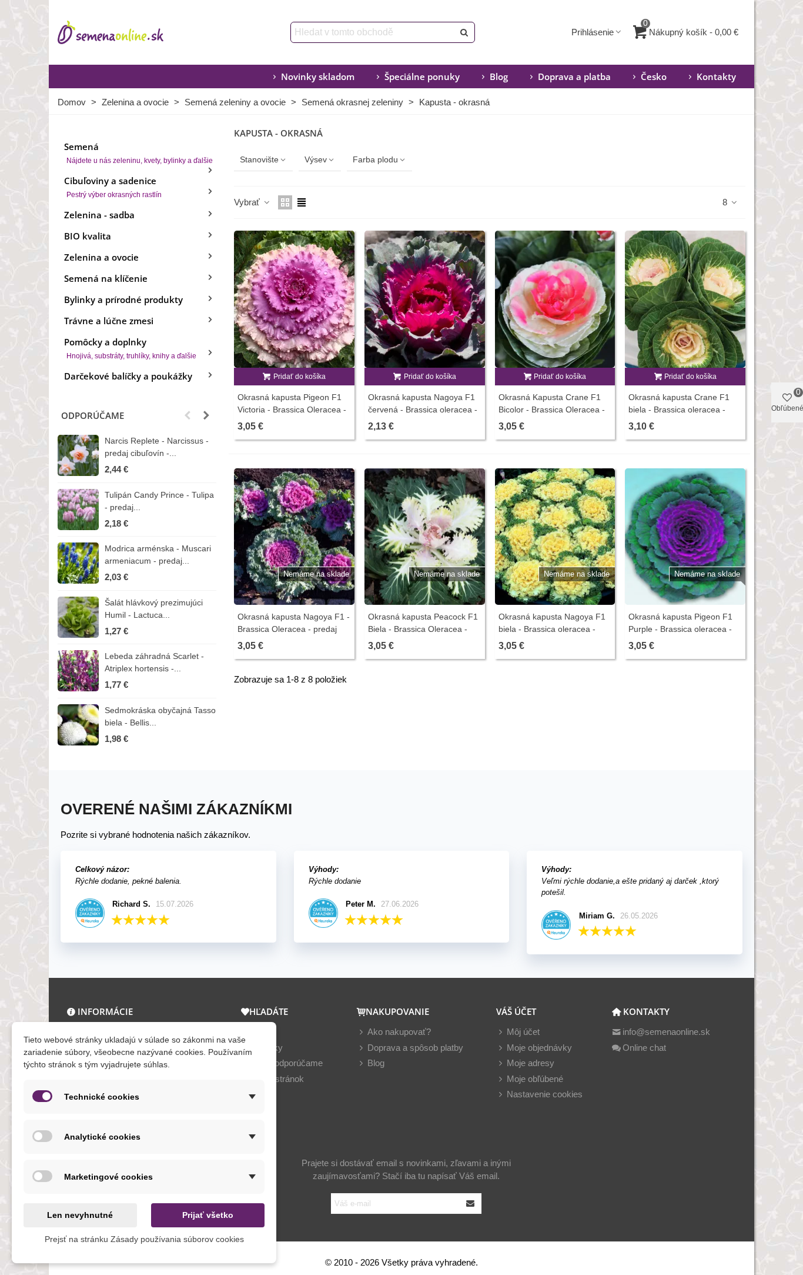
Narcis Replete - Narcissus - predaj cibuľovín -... (157, 447)
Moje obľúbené (535, 1079)
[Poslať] (464, 32)
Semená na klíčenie (106, 278)
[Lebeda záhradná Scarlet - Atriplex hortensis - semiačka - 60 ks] (78, 670)
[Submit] (470, 1203)
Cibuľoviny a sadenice (113, 187)
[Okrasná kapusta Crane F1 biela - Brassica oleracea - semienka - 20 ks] (685, 299)
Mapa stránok (277, 1079)
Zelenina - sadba (99, 215)
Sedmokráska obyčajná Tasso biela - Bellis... (160, 716)
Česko (654, 76)
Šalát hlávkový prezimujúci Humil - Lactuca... (154, 609)
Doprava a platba (574, 76)
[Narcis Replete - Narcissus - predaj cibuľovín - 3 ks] (78, 455)
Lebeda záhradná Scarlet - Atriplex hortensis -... (154, 662)
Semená (138, 153)
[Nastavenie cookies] (501, 1095)
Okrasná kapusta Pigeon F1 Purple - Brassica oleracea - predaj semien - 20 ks (680, 629)
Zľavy (262, 1032)
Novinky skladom (317, 76)
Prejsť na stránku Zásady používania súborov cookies (144, 1239)
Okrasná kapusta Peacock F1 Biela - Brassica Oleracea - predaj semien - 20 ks (423, 629)
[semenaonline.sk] (128, 32)
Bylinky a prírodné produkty (123, 299)
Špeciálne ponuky (422, 76)
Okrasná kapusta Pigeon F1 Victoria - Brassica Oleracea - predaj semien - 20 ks (291, 409)
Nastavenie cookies (545, 1094)
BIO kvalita (87, 236)
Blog (499, 76)
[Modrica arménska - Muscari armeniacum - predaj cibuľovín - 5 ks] (78, 563)
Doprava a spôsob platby (415, 1048)
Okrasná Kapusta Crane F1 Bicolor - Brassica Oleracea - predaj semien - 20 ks (551, 409)
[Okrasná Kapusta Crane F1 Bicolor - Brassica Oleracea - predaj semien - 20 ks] (555, 299)
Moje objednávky (539, 1048)
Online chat (644, 1048)
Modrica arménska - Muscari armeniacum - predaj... (158, 554)
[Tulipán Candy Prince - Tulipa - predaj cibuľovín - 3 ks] (78, 509)
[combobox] (373, 32)
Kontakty (716, 76)
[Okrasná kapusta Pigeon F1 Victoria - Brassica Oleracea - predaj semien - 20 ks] (294, 299)
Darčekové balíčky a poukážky (128, 376)
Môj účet (523, 1032)
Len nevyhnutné (80, 1215)
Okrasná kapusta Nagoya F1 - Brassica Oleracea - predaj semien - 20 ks (293, 629)
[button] (187, 415)
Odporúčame (92, 415)
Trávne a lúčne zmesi (108, 321)
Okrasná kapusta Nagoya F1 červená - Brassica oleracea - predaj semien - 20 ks (422, 409)
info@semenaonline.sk (666, 1032)
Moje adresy (530, 1063)
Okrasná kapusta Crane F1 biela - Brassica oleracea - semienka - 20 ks (679, 409)
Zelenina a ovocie (101, 257)
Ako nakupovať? (399, 1032)
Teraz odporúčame (287, 1063)
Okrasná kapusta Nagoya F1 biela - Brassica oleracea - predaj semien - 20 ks (551, 629)
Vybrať (248, 202)
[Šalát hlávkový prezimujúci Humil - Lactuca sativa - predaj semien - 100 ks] (78, 617)
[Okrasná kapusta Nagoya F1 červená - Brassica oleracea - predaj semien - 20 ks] (424, 299)
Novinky (267, 1048)
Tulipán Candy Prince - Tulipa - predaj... (159, 501)
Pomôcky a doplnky (130, 348)
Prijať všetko (207, 1215)
